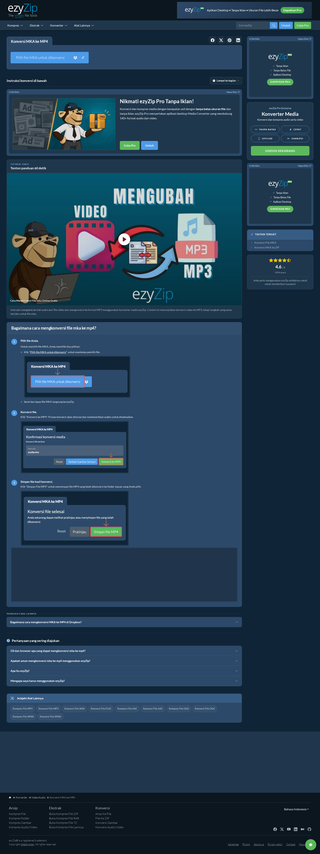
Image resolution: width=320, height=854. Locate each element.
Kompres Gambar (20, 823)
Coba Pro (303, 25)
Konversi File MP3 (49, 708)
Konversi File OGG (205, 708)
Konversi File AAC (153, 708)
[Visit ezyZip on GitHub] (309, 829)
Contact (290, 844)
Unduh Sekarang (280, 150)
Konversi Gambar (106, 823)
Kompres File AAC (127, 708)
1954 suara (280, 272)
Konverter (56, 25)
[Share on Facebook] (212, 40)
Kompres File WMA (23, 716)
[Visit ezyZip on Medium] (302, 829)
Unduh (285, 25)
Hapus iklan (231, 92)
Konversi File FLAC (101, 708)
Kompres (13, 25)
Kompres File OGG (179, 708)
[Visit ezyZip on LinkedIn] (295, 829)
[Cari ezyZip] (274, 25)
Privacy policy (275, 844)
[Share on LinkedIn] (238, 40)
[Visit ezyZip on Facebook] (275, 829)
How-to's (304, 844)
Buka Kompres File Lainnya (66, 827)
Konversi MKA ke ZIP (266, 247)
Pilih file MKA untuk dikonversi (40, 57)
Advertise (233, 844)
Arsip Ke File (103, 814)
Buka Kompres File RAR (64, 818)
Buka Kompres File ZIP (63, 814)
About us (259, 844)
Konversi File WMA (50, 716)
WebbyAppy (27, 844)
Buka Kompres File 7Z (63, 823)
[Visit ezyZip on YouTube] (289, 829)
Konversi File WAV (74, 708)
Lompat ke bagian (226, 80)
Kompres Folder (19, 818)
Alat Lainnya (82, 25)
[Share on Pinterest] (229, 40)
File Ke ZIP (102, 818)
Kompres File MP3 (23, 708)
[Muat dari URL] (83, 57)
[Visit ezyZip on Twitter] (282, 829)
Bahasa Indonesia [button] (294, 809)
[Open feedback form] (310, 844)
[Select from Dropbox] (75, 57)
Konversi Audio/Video (109, 827)
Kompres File (17, 814)
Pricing (246, 844)
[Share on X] (221, 40)
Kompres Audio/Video (23, 827)
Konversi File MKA (265, 242)
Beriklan (15, 92)
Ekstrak (34, 25)
